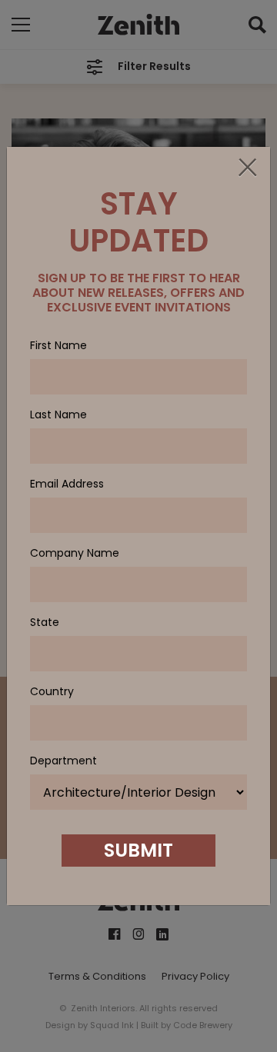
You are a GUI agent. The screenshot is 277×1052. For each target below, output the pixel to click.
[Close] (247, 168)
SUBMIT (138, 850)
